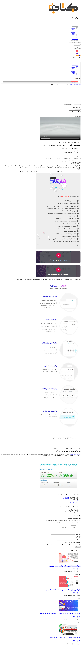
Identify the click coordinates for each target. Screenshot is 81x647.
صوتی (76, 36)
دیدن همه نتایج (77, 48)
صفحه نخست (75, 26)
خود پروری (73, 28)
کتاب (77, 27)
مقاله (77, 35)
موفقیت (73, 34)
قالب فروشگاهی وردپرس (75, 454)
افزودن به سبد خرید (76, 162)
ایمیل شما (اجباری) (76, 542)
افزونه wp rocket (74, 500)
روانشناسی (73, 29)
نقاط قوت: (78, 536)
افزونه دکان (67, 497)
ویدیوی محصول (77, 104)
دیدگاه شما (77, 534)
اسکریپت (76, 84)
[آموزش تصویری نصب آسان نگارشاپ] (58, 277)
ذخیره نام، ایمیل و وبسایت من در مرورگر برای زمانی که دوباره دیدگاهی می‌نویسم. (62, 544)
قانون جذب (73, 32)
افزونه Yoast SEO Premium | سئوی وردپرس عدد (70, 160)
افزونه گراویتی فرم (74, 502)
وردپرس (71, 84)
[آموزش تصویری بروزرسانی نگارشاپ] (58, 263)
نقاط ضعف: (77, 537)
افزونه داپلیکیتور (66, 498)
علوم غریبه (73, 30)
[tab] (40, 168)
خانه (79, 84)
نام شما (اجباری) (77, 539)
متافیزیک (73, 33)
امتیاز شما (78, 524)
